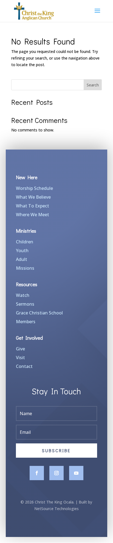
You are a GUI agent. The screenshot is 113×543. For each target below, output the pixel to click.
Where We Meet (32, 215)
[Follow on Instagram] (56, 473)
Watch (22, 295)
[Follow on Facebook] (37, 473)
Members (25, 322)
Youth (22, 250)
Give (20, 349)
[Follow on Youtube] (76, 473)
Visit (20, 358)
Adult (21, 259)
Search (93, 85)
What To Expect (32, 206)
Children (24, 242)
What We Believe (33, 197)
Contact (24, 366)
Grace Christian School (39, 313)
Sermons (25, 304)
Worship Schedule (34, 188)
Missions (25, 268)
